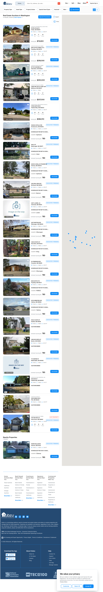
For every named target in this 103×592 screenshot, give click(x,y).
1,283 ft (45, 70)
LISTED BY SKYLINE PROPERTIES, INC (38, 377)
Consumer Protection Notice (29, 531)
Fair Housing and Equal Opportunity (13, 537)
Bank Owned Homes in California (18, 495)
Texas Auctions (8, 482)
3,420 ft (45, 323)
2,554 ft (45, 206)
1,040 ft (45, 226)
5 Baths (39, 323)
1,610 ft (45, 245)
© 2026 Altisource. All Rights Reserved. (11, 541)
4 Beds (34, 284)
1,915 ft (45, 265)
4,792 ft (45, 187)
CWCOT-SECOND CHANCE (12, 61)
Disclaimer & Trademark (49, 537)
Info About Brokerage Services (11, 531)
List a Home (52, 558)
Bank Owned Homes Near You (19, 478)
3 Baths (39, 109)
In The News (32, 556)
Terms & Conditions (37, 537)
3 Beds (34, 31)
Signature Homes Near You (41, 478)
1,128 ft (44, 148)
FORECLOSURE (9, 138)
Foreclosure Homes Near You (30, 478)
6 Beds (34, 323)
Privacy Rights (27, 537)
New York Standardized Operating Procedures (30, 533)
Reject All (77, 586)
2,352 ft (45, 304)
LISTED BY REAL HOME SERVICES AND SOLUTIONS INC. (39, 104)
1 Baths (39, 31)
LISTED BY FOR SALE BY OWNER (37, 46)
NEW (6, 41)
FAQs (50, 560)
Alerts (85, 3)
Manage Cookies (53, 565)
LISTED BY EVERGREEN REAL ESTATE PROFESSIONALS (39, 26)
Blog (79, 3)
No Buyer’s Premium (52, 47)
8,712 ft (45, 343)
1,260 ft (45, 284)
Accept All (88, 586)
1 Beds (34, 90)
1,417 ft (45, 382)
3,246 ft (45, 128)
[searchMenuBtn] (59, 3)
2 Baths (39, 51)
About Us (31, 554)
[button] (5, 34)
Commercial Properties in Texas (51, 492)
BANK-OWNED (12, 41)
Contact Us (52, 554)
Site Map (51, 562)
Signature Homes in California (39, 495)
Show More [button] (7, 495)
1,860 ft (45, 109)
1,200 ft (45, 51)
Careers (31, 558)
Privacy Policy (63, 581)
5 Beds (34, 206)
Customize (66, 586)
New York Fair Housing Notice (9, 533)
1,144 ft (44, 362)
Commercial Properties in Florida (51, 485)
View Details (54, 40)
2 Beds (34, 148)
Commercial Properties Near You (52, 478)
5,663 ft (45, 31)
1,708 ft (45, 447)
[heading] (46, 19)
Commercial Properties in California (51, 500)
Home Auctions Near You (8, 478)
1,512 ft (45, 167)
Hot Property (54, 417)
